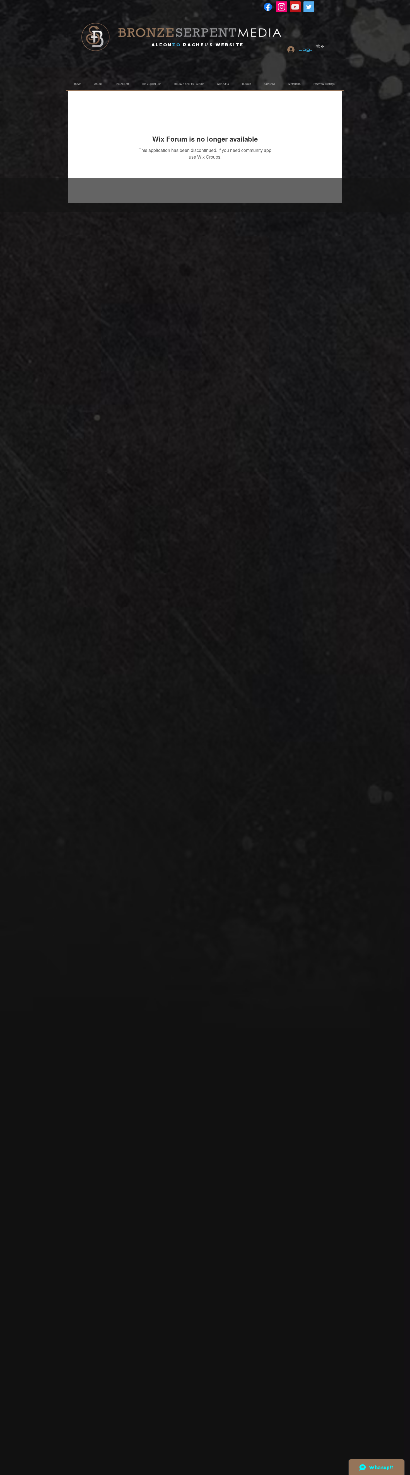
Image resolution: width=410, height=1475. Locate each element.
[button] (320, 46)
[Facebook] (267, 6)
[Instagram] (281, 6)
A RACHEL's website (197, 44)
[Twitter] (308, 6)
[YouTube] (295, 6)
